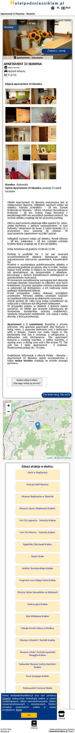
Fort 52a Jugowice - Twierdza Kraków (37, 520)
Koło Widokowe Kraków (37, 616)
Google (6, 698)
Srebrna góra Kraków (37, 604)
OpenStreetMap (64, 458)
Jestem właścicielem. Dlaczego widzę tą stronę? (27, 382)
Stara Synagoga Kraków (37, 676)
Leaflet (50, 458)
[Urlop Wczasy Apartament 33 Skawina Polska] (23, 100)
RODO (19, 710)
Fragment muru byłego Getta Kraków (37, 580)
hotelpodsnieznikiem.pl (37, 4)
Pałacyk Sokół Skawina (37, 484)
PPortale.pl (5, 732)
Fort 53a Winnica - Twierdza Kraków (37, 532)
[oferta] (15, 58)
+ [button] (8, 405)
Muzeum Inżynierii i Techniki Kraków (37, 640)
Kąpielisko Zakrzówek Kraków (37, 544)
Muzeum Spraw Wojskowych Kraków (37, 508)
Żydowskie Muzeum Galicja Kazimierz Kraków (37, 665)
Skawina (8, 27)
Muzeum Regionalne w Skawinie (38, 496)
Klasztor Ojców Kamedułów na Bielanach (38, 592)
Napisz (71, 731)
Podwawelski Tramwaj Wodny (37, 688)
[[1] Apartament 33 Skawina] (37, 39)
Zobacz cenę (56, 50)
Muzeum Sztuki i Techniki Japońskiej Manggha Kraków (37, 653)
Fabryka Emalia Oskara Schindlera (37, 628)
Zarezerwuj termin (56, 394)
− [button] (8, 411)
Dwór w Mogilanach (37, 472)
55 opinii (56, 188)
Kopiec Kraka (37, 556)
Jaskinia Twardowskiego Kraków (37, 568)
